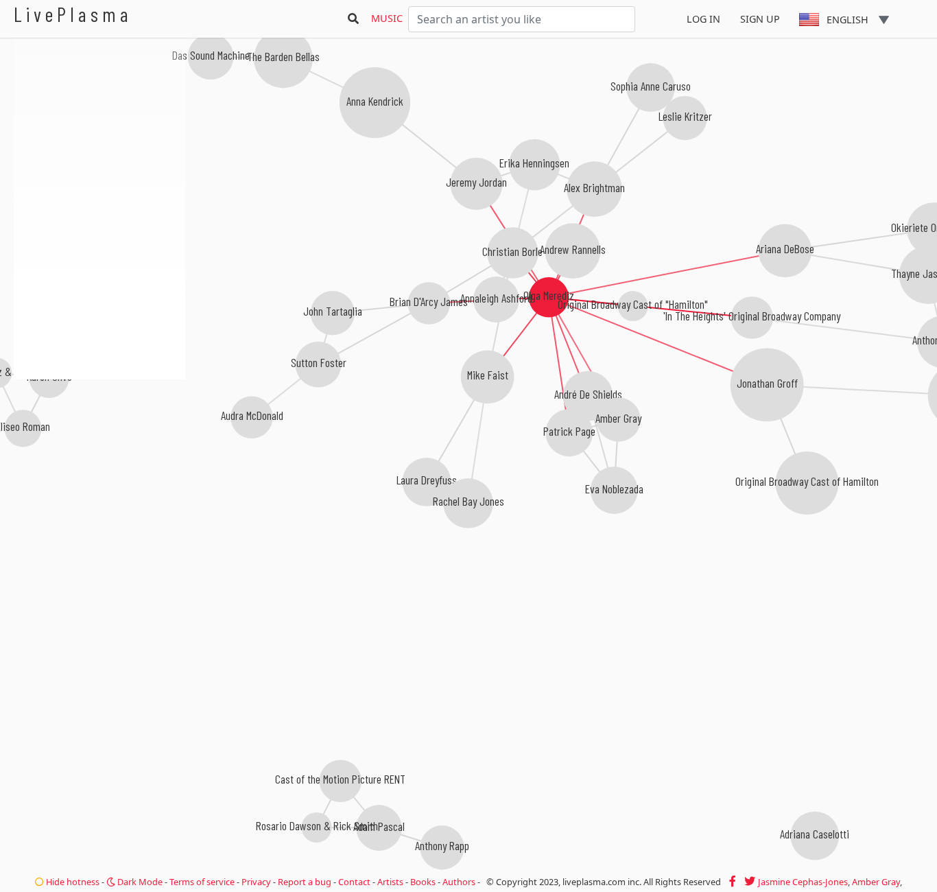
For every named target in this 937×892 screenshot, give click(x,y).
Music (387, 18)
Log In (703, 18)
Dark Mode (139, 882)
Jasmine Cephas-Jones (803, 882)
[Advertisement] (99, 453)
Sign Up (760, 18)
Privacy (256, 882)
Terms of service (202, 882)
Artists (390, 882)
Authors (458, 882)
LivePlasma (73, 14)
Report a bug (304, 882)
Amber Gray (876, 882)
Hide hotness (71, 882)
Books (423, 882)
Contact (354, 882)
